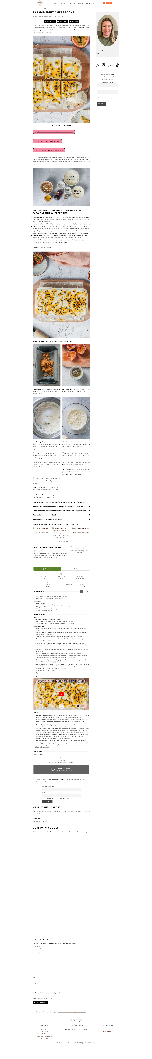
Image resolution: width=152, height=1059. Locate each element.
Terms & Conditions (44, 1034)
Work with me (107, 1031)
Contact (80, 3)
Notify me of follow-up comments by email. (46, 993)
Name (34, 977)
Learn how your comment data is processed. (72, 1012)
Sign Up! (67, 1029)
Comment (36, 953)
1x (81, 591)
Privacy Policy (44, 1029)
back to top (76, 1021)
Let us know (60, 770)
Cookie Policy (45, 1031)
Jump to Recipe (50, 21)
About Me (72, 3)
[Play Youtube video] (61, 694)
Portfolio (44, 1038)
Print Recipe (74, 21)
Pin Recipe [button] (77, 568)
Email (43, 792)
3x (88, 591)
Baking (38, 8)
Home (55, 3)
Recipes (62, 3)
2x (84, 591)
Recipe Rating (37, 946)
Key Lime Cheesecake (42, 532)
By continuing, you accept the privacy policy (56, 798)
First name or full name (48, 786)
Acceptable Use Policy (44, 1036)
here (98, 53)
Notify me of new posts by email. (43, 999)
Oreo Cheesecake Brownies (81, 532)
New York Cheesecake (61, 541)
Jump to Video (63, 21)
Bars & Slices (45, 8)
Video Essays (90, 3)
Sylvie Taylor (37, 551)
